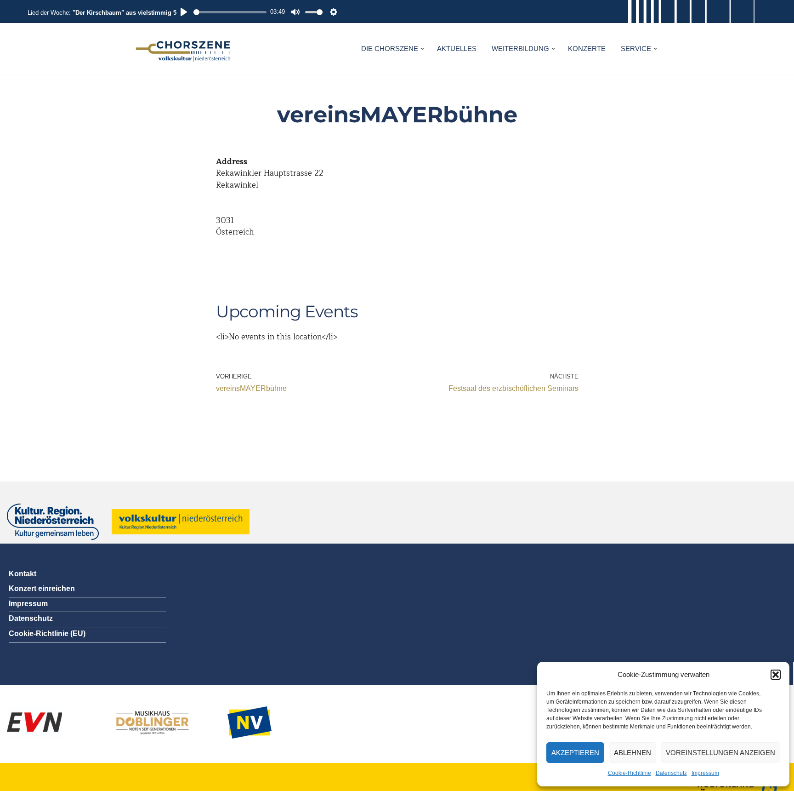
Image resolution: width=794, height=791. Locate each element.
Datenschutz (671, 773)
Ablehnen (632, 753)
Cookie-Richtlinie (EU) (47, 633)
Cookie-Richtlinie (629, 773)
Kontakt (22, 574)
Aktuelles (456, 48)
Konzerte (587, 48)
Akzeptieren (575, 753)
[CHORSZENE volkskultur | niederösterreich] (183, 48)
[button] (775, 674)
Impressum (705, 773)
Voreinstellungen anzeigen (720, 753)
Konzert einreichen (42, 588)
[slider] (230, 12)
